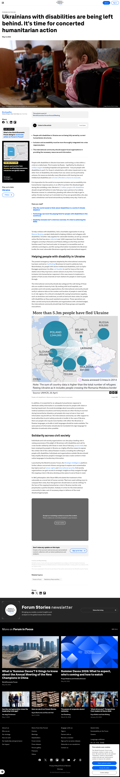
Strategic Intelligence (72, 463)
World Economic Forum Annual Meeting (46, 115)
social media (79, 445)
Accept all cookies (104, 768)
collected (53, 239)
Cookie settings (104, 772)
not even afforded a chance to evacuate (65, 178)
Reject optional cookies (104, 763)
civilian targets (37, 167)
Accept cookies (60, 522)
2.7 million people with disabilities (71, 187)
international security (66, 468)
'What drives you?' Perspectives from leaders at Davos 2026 (103, 710)
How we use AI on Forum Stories (44, 709)
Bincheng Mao (7, 112)
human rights (50, 468)
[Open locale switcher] (2, 772)
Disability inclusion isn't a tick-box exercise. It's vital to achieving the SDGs (59, 221)
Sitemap (60, 769)
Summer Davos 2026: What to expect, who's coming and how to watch (86, 672)
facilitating (51, 264)
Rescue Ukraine (37, 234)
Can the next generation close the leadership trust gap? (15, 710)
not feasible (58, 269)
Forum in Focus (9, 12)
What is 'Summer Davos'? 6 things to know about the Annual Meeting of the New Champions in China (30, 674)
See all (115, 629)
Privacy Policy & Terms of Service (60, 766)
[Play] (35, 125)
